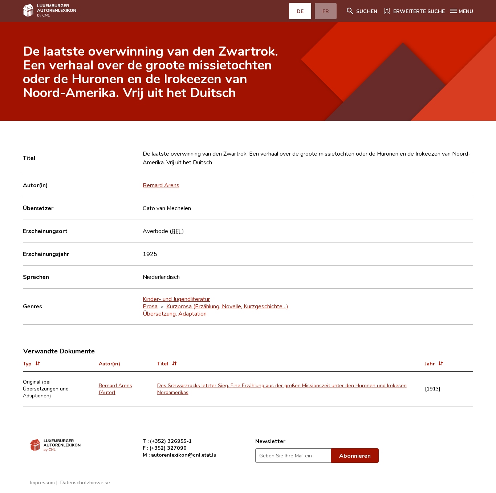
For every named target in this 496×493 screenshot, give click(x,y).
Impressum (42, 482)
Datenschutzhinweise (85, 482)
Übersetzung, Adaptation (175, 313)
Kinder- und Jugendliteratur (176, 298)
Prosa (150, 306)
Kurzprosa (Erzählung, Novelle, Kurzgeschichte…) (227, 306)
